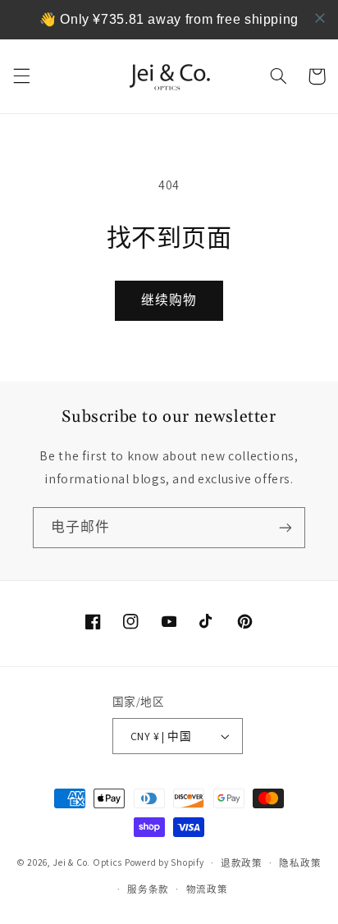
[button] (21, 76)
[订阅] (285, 527)
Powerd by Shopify (164, 862)
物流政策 (207, 889)
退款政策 (242, 863)
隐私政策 (300, 863)
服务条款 (148, 889)
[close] (320, 18)
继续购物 (169, 300)
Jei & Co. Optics (87, 862)
